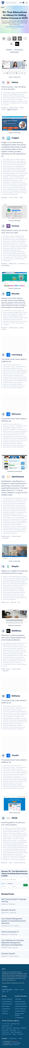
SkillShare (16, 631)
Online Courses (14, 52)
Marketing (23, 1028)
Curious (15, 226)
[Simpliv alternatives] (8, 566)
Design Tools (5, 1026)
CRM (3, 1028)
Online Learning (18, 49)
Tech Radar (18, 999)
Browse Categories (7, 999)
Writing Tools (5, 1032)
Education (9, 49)
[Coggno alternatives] (8, 138)
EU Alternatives (19, 1017)
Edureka (15, 293)
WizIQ (14, 818)
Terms (20, 1038)
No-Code (7, 1023)
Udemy (15, 82)
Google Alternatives (20, 1004)
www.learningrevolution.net (14, 26)
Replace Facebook (20, 1001)
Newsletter (5, 1013)
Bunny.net (15, 1041)
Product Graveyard (20, 1008)
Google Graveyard (20, 1011)
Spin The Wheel (16, 1043)
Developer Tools (15, 1023)
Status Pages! (6, 1006)
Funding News (6, 1008)
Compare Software (7, 1001)
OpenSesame (18, 476)
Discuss (22, 989)
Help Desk (8, 1028)
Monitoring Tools (6, 1034)
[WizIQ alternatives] (8, 818)
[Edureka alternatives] (8, 294)
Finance (14, 1034)
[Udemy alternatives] (8, 82)
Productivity (16, 1028)
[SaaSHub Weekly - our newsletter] (20, 3)
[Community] (23, 3)
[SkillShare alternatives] (8, 631)
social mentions (12, 109)
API (7, 991)
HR (18, 1030)
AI (2, 1023)
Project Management (16, 1032)
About (3, 991)
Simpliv (15, 566)
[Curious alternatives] (8, 226)
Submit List (5, 1011)
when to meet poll (14, 1044)
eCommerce (12, 1030)
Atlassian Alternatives (21, 1006)
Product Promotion (7, 989)
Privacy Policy (13, 1038)
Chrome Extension (7, 1004)
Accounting (5, 1030)
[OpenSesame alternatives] (8, 477)
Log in (3, 883)
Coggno (15, 138)
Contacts (16, 989)
